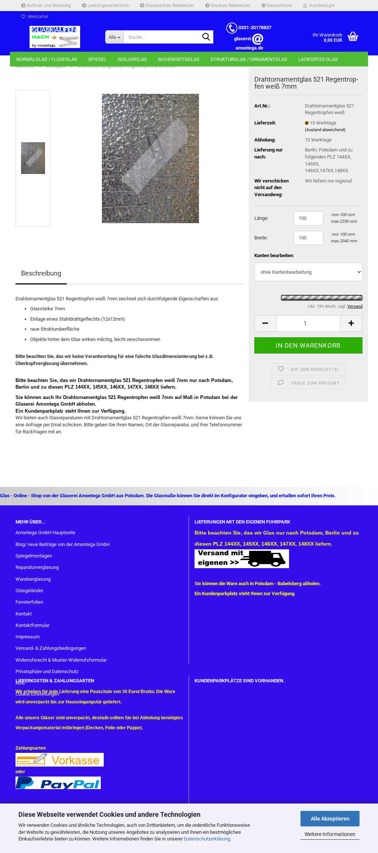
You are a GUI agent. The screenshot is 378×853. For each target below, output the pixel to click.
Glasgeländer (29, 590)
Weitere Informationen (330, 834)
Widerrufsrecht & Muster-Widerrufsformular (61, 660)
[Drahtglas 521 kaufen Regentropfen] (150, 158)
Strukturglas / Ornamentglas (248, 59)
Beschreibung (41, 273)
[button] (277, 5)
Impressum (27, 636)
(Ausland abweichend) (325, 129)
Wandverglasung (33, 579)
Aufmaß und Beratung (48, 5)
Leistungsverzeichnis (107, 5)
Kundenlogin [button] (321, 5)
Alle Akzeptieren (330, 819)
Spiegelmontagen (34, 556)
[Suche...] (206, 37)
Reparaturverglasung (37, 567)
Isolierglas (132, 59)
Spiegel (97, 59)
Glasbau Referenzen (230, 5)
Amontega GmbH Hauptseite (45, 532)
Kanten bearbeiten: (274, 255)
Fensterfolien (29, 602)
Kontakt (24, 614)
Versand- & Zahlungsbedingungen (51, 648)
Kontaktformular (32, 625)
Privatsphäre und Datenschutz (47, 671)
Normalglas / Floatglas (46, 59)
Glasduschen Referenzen (169, 5)
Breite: (261, 237)
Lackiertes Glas (318, 59)
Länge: (261, 218)
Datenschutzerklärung (207, 839)
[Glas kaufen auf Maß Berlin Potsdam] (55, 37)
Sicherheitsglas (178, 59)
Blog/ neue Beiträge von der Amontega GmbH (63, 544)
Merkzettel (36, 16)
